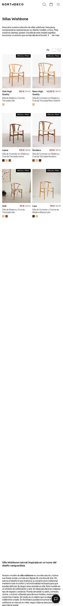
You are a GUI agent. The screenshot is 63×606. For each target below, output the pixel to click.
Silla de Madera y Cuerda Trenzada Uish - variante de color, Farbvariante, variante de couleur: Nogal (6, 216)
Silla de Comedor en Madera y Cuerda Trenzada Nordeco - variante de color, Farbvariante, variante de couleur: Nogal (33, 160)
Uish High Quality (7, 93)
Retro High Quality (37, 93)
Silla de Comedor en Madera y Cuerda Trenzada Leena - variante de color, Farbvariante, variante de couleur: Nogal (10, 160)
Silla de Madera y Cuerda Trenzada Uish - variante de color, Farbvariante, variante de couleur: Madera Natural (3, 104)
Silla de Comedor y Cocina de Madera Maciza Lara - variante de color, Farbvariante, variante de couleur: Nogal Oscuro (33, 216)
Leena (5, 150)
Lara (34, 206)
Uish (4, 206)
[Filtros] (48, 50)
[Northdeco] (13, 4)
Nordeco (36, 150)
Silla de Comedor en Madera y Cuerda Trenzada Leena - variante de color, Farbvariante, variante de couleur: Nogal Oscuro (3, 160)
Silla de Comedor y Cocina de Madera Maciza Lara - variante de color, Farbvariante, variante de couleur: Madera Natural (37, 216)
